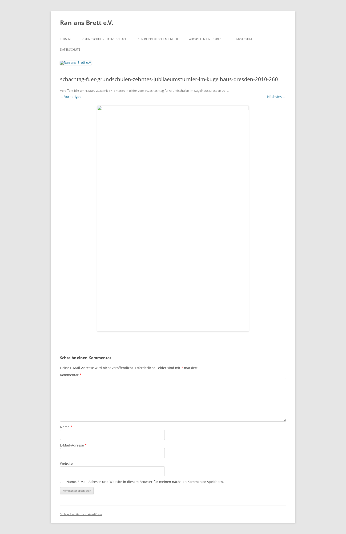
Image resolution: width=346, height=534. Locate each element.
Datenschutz (70, 50)
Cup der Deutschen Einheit (158, 39)
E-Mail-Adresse (73, 445)
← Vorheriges (70, 96)
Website (66, 463)
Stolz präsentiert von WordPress (81, 514)
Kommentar (70, 375)
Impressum (244, 39)
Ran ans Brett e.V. (86, 22)
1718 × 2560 (117, 90)
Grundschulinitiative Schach (104, 39)
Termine (66, 39)
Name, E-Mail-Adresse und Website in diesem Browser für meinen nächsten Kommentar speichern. (145, 481)
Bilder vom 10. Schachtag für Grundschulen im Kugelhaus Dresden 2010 (178, 90)
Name (66, 427)
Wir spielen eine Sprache (207, 39)
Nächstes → (276, 96)
